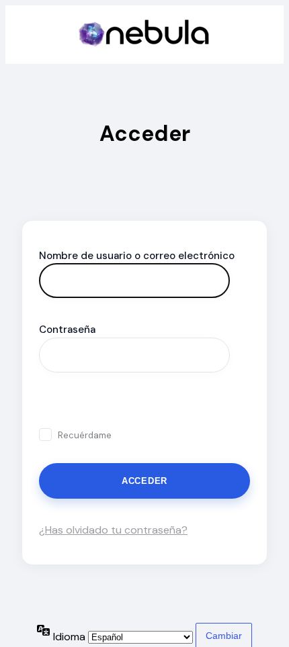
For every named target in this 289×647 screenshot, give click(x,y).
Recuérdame (85, 435)
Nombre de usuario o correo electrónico (137, 255)
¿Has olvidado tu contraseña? (113, 530)
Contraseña (67, 329)
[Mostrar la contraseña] (53, 403)
